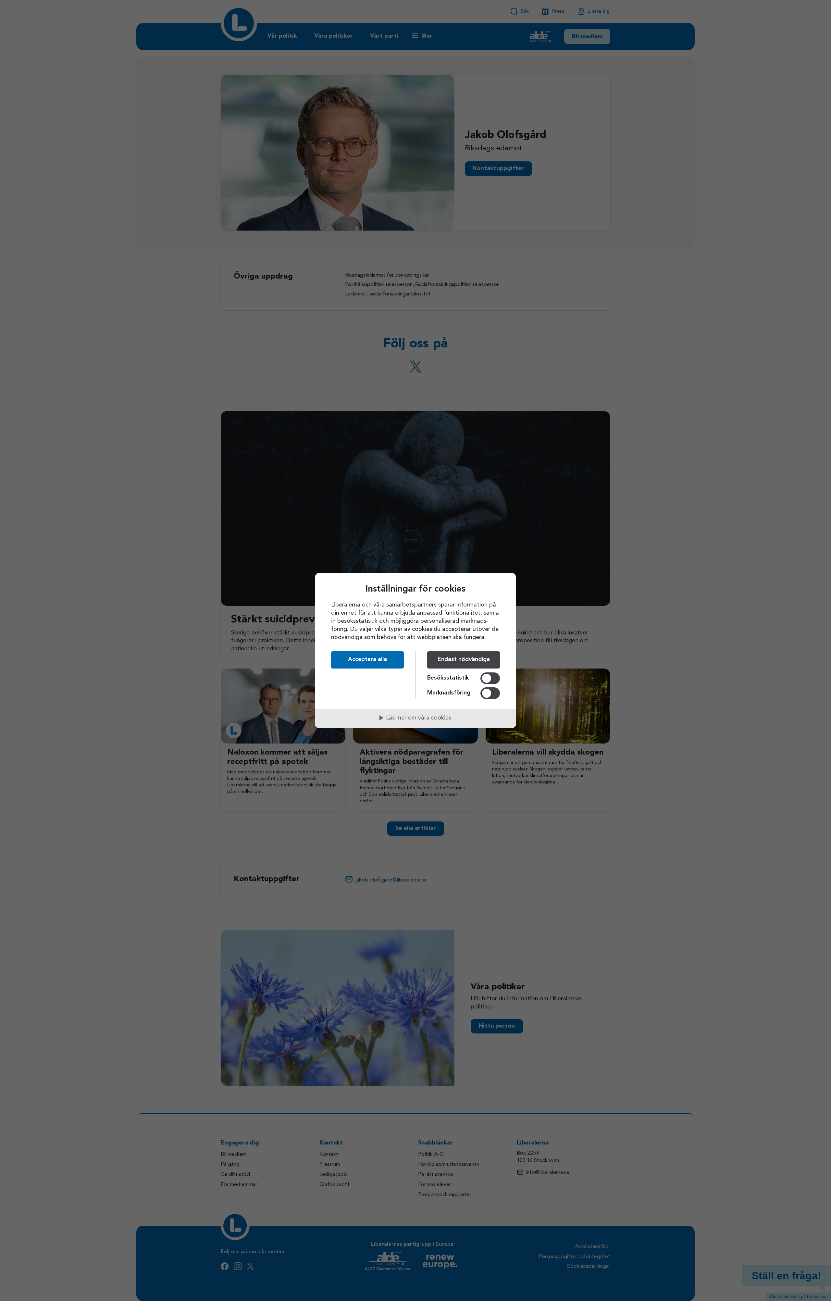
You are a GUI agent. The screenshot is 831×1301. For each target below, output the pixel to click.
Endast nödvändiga (464, 659)
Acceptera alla (367, 659)
